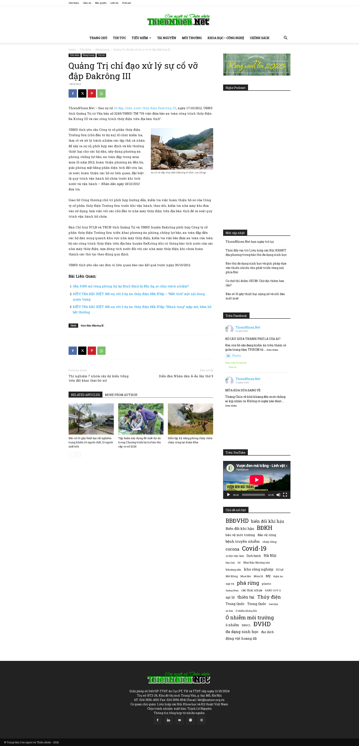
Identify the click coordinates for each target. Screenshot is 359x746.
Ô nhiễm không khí (246, 610)
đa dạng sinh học (242, 632)
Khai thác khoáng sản (256, 562)
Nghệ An (278, 576)
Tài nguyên (166, 38)
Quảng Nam (232, 590)
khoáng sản (233, 569)
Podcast (126, 2)
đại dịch (267, 632)
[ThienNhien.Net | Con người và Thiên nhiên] (179, 19)
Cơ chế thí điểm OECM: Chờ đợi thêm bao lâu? (255, 283)
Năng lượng (102, 49)
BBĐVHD (237, 520)
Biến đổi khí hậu (240, 528)
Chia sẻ (232, 367)
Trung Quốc (235, 603)
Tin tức (119, 38)
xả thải (229, 610)
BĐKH (264, 528)
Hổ (239, 562)
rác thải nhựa (251, 590)
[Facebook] (73, 93)
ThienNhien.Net (248, 327)
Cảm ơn (87, 2)
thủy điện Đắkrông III (92, 325)
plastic (266, 584)
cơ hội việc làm (235, 555)
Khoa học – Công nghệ (226, 38)
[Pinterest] (92, 93)
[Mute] (278, 495)
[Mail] (179, 720)
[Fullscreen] (285, 495)
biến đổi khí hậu (267, 521)
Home (72, 49)
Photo (236, 356)
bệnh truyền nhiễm (243, 541)
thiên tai (245, 597)
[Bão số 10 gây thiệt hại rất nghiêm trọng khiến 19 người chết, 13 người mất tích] (91, 419)
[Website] (201, 720)
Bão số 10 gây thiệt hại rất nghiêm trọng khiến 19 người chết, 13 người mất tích (91, 442)
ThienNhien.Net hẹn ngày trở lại (250, 242)
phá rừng (248, 583)
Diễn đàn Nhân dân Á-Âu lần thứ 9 (186, 376)
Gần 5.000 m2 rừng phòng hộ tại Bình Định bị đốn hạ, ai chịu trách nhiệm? (131, 286)
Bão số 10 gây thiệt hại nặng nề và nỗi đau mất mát (255, 296)
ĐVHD (262, 624)
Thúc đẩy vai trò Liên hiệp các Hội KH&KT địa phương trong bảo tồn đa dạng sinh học (256, 252)
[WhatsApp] (101, 93)
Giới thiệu (74, 2)
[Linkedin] (168, 720)
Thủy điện (269, 597)
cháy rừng (269, 542)
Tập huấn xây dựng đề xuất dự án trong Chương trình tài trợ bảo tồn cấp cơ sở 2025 (139, 442)
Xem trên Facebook (235, 362)
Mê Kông (232, 576)
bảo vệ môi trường (240, 535)
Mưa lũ (258, 576)
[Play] (228, 495)
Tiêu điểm (140, 38)
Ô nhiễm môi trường (250, 617)
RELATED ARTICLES (85, 395)
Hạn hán (230, 562)
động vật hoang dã (241, 638)
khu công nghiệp (258, 569)
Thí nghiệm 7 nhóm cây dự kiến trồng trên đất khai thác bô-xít (99, 378)
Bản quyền (101, 2)
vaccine (273, 604)
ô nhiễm (232, 625)
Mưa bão (245, 576)
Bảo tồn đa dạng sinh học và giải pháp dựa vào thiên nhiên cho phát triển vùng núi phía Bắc (256, 267)
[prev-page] (71, 454)
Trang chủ (98, 38)
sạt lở (230, 597)
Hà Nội (270, 555)
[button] (285, 38)
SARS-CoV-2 (273, 590)
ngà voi (230, 583)
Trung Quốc (256, 603)
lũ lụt (280, 569)
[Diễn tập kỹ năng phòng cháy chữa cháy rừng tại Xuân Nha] (190, 419)
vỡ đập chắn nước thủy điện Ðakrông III (145, 108)
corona (232, 549)
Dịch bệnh (254, 556)
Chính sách (259, 38)
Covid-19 (254, 548)
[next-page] (77, 454)
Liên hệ (114, 2)
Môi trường (192, 38)
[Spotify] (190, 720)
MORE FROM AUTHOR (121, 395)
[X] (82, 93)
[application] (256, 480)
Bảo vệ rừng (267, 535)
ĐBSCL (246, 625)
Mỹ (268, 576)
